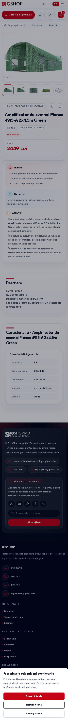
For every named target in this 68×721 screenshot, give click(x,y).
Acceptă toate (34, 696)
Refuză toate (34, 704)
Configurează (34, 713)
